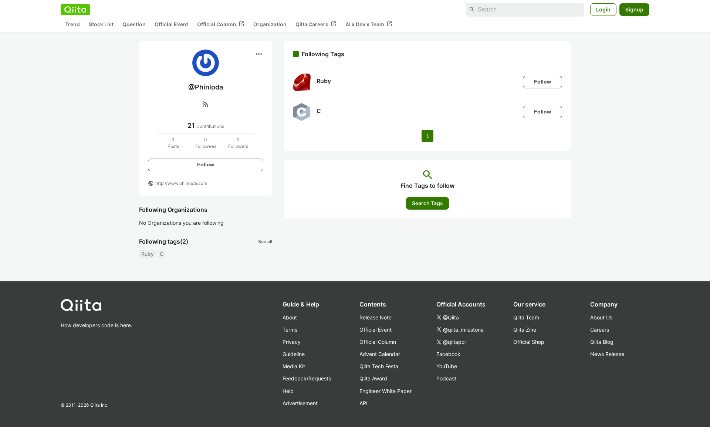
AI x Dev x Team (368, 24)
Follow (205, 164)
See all (265, 241)
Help (288, 391)
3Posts (173, 143)
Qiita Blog (601, 342)
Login (603, 9)
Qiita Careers (316, 24)
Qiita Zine (524, 329)
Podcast (446, 378)
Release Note (375, 317)
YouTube (446, 366)
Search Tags (427, 203)
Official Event (171, 24)
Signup (634, 9)
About (290, 317)
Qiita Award (373, 378)
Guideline (294, 354)
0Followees (205, 143)
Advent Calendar (379, 354)
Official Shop (528, 342)
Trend (72, 24)
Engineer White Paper (385, 391)
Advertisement (300, 403)
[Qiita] (75, 9)
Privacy (292, 342)
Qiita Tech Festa (378, 366)
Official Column (220, 24)
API (363, 403)
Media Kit (294, 366)
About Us (601, 317)
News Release (607, 354)
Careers (599, 329)
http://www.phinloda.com (181, 183)
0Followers (238, 143)
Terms (290, 329)
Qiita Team (526, 317)
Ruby (147, 254)
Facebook (448, 354)
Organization (270, 24)
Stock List (101, 24)
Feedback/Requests (307, 378)
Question (134, 24)
